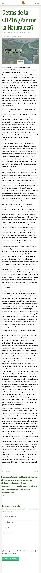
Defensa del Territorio (16, 37)
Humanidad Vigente (12, 32)
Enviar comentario (10, 559)
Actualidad (6, 37)
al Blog (33, 471)
